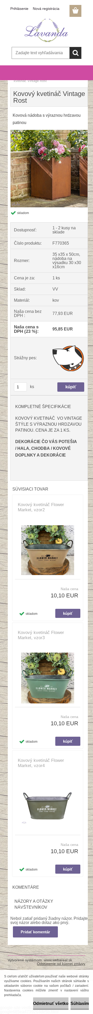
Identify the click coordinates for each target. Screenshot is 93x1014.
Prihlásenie (19, 8)
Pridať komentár (35, 932)
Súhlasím (80, 1003)
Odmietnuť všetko (50, 1003)
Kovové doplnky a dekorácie (46, 77)
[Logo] (46, 30)
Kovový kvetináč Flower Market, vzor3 (41, 635)
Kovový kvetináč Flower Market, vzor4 (41, 763)
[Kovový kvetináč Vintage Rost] (49, 132)
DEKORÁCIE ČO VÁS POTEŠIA (46, 441)
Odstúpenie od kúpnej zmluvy (61, 964)
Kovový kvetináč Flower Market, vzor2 (41, 507)
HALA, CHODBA (33, 448)
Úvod (17, 77)
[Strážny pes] (68, 358)
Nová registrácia (46, 8)
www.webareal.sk (58, 960)
